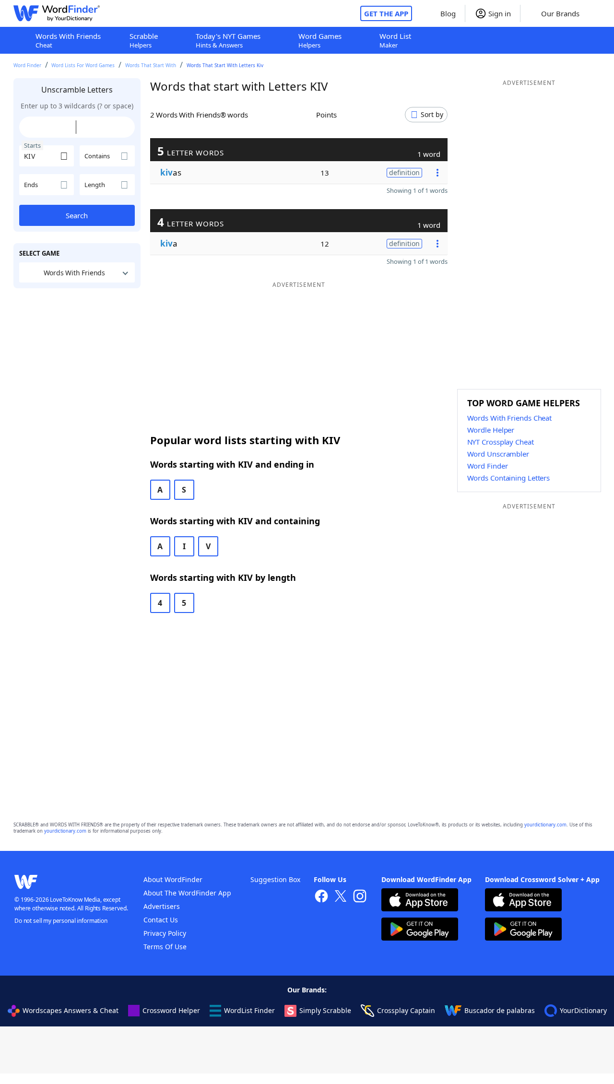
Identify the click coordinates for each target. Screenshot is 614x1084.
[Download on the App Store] (419, 901)
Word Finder (27, 65)
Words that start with (150, 65)
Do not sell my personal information (60, 921)
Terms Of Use (165, 946)
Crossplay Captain (406, 1010)
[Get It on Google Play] (419, 930)
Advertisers (161, 906)
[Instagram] (359, 897)
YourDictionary (583, 1010)
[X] (340, 897)
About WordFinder (172, 879)
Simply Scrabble (325, 1010)
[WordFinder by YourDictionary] (56, 13)
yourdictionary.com (545, 825)
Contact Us (160, 919)
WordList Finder (249, 1010)
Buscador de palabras (499, 1010)
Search (77, 215)
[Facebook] (321, 897)
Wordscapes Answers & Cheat (70, 1010)
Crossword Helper (171, 1010)
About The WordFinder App (187, 892)
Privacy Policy (164, 933)
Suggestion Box (275, 879)
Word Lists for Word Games (83, 65)
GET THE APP (386, 13)
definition (404, 172)
